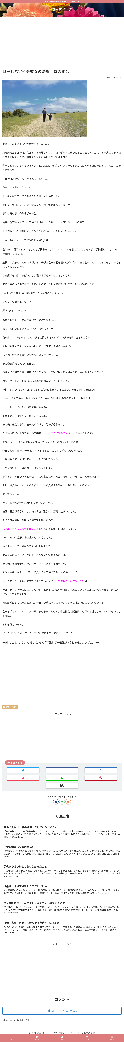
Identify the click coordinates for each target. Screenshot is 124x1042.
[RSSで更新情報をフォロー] (68, 801)
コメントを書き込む (64, 1010)
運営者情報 (89, 1033)
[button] (114, 569)
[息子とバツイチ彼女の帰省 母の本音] (101, 770)
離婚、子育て (11, 707)
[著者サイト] (56, 801)
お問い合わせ (37, 1033)
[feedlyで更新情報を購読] (62, 801)
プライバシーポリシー (64, 1033)
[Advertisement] (62, 41)
